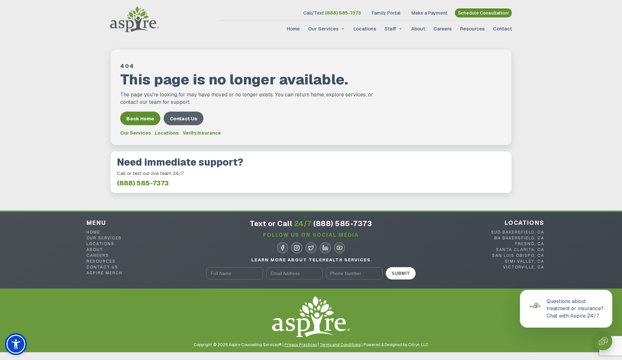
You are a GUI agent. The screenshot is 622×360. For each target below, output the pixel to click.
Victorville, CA (523, 267)
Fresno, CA (529, 243)
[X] (311, 247)
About (418, 28)
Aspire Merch (104, 273)
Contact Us (183, 118)
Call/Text (332, 13)
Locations (364, 28)
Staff (390, 28)
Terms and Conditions (340, 344)
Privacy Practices (300, 344)
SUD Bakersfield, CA (517, 232)
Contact (502, 28)
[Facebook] (282, 247)
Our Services (323, 28)
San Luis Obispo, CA (518, 255)
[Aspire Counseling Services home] (134, 20)
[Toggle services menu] (342, 29)
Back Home (140, 118)
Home (293, 28)
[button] (15, 344)
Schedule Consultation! (483, 13)
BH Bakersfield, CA (519, 238)
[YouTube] (339, 247)
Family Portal (386, 13)
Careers (442, 28)
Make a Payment (429, 13)
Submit (401, 273)
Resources (472, 28)
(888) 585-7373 (143, 183)
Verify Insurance (202, 133)
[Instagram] (296, 247)
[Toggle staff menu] (400, 29)
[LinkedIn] (325, 247)
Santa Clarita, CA (520, 249)
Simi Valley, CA (524, 261)
